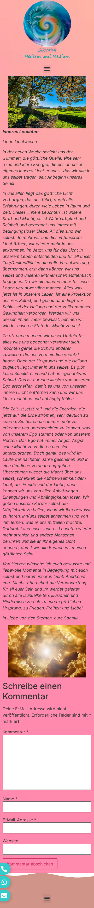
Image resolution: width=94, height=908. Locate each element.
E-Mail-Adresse (19, 820)
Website (10, 841)
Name (10, 799)
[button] (47, 69)
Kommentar (15, 732)
